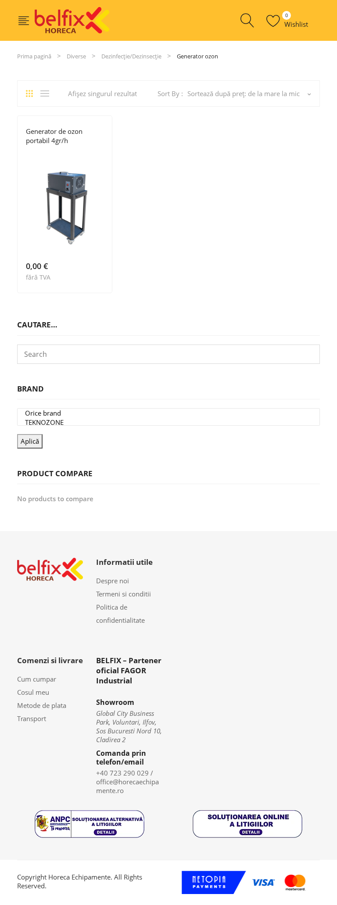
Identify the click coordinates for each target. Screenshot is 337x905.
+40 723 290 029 (122, 773)
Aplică (30, 441)
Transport (31, 718)
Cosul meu (33, 692)
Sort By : (170, 93)
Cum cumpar (36, 679)
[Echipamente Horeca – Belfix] (72, 19)
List (47, 93)
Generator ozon (49, 154)
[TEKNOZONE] (168, 422)
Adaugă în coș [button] (99, 276)
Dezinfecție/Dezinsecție (131, 56)
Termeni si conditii (123, 593)
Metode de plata (41, 705)
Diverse (76, 56)
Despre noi (112, 580)
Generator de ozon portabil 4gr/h (54, 136)
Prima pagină (34, 56)
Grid (32, 93)
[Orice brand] (168, 413)
